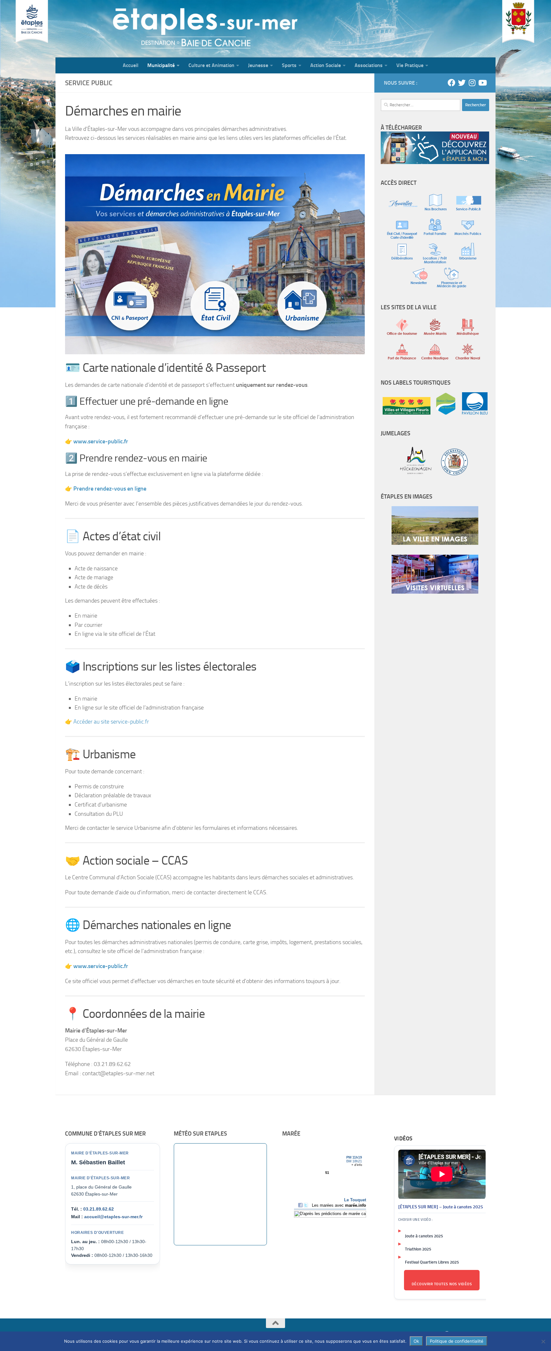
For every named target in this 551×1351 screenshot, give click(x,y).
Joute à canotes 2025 (424, 1236)
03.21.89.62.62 (98, 1209)
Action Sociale (325, 65)
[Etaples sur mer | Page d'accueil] (105, 29)
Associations (369, 65)
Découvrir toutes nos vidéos (442, 1284)
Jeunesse (258, 65)
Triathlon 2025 (418, 1249)
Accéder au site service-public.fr (111, 721)
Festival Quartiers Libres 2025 (432, 1262)
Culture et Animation (211, 65)
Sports (289, 65)
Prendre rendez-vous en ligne (109, 488)
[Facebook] (451, 82)
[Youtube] (482, 82)
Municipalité (161, 65)
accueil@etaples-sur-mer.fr (113, 1216)
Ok (416, 1341)
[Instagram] (472, 82)
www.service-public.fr (100, 966)
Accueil (130, 65)
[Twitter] (462, 82)
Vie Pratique (409, 65)
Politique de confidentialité (456, 1341)
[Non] (543, 1341)
